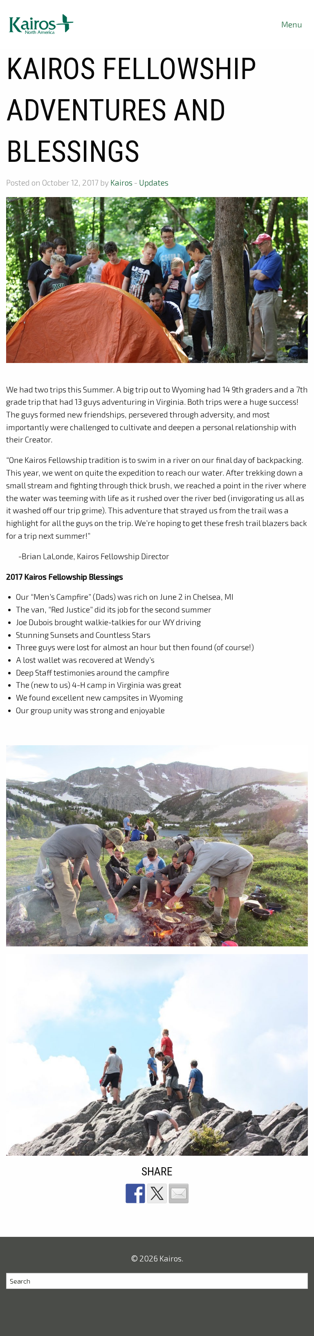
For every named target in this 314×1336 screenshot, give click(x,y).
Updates (153, 182)
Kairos (121, 182)
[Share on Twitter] (157, 1193)
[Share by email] (178, 1193)
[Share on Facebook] (135, 1193)
